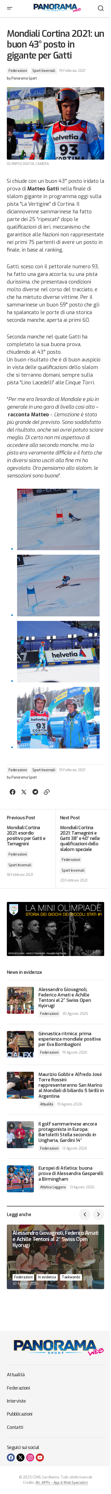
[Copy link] (46, 792)
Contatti (15, 1427)
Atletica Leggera (53, 1187)
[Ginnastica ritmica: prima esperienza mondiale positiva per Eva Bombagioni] (20, 1044)
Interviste (16, 1401)
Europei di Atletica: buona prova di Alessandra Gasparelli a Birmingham (70, 1173)
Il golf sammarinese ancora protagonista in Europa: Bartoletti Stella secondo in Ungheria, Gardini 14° (67, 1132)
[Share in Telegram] (35, 792)
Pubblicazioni (19, 1414)
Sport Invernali (43, 70)
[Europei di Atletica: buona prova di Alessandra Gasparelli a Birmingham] (20, 1178)
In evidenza (47, 1277)
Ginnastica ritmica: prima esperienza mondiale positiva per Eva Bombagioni (69, 1039)
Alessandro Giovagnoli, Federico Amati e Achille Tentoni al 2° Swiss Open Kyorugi (64, 998)
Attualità (46, 1104)
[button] (10, 8)
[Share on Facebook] (12, 792)
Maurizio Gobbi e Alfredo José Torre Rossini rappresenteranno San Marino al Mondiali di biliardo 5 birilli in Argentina (71, 1085)
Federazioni (18, 70)
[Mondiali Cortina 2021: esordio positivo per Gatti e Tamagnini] (31, 848)
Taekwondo (71, 1277)
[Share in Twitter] (24, 792)
